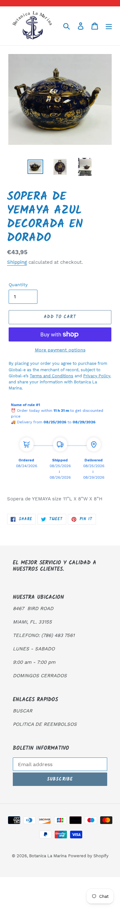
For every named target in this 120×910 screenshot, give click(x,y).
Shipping (17, 262)
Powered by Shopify (88, 855)
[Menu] (109, 26)
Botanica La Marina (48, 855)
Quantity (18, 284)
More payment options (60, 349)
